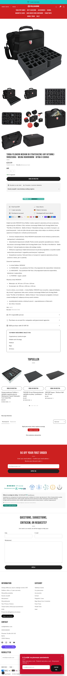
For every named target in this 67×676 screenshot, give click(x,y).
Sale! (38, 16)
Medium (11, 342)
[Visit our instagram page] (6, 642)
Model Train (31, 16)
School (49, 10)
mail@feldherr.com (6, 626)
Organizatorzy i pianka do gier (17, 336)
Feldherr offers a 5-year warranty (10, 590)
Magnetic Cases (20, 13)
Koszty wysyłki (5, 595)
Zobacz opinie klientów (10, 505)
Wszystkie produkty (7, 593)
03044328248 (5, 630)
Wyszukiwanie (5, 601)
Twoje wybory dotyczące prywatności (12, 606)
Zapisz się (56, 668)
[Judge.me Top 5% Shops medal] (59, 487)
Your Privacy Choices (7, 604)
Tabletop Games (20, 10)
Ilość (8, 168)
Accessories (41, 10)
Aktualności (4, 598)
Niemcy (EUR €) (5, 7)
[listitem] (33, 2)
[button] (3, 672)
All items (11, 349)
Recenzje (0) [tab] (5, 421)
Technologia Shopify (6, 674)
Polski (14, 7)
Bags (10, 345)
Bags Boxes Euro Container (35, 13)
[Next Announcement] (51, 2)
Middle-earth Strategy (15, 339)
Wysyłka (18, 165)
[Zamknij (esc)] (62, 656)
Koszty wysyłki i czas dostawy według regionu (21, 189)
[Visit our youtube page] (14, 642)
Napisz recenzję (33, 430)
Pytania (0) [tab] (13, 421)
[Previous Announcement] (16, 2)
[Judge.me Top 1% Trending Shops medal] (52, 487)
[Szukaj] (56, 7)
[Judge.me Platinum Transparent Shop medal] (45, 487)
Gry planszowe (31, 10)
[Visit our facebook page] (2, 642)
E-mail (36, 533)
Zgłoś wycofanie (7, 616)
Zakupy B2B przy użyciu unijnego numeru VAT (14, 587)
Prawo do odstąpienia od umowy (10, 612)
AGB (2, 609)
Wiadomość (8, 540)
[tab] (29, 405)
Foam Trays (48, 13)
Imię (6, 533)
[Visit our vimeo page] (10, 642)
